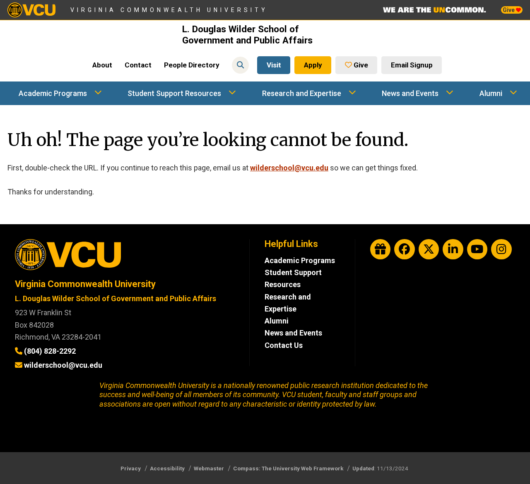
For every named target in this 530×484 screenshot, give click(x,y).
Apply (313, 65)
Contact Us (284, 345)
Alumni (490, 93)
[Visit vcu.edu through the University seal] (124, 257)
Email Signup (412, 65)
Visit (274, 65)
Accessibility (167, 468)
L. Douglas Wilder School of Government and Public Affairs (247, 35)
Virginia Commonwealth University (169, 10)
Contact (138, 65)
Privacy (130, 468)
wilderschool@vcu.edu (289, 167)
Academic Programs (53, 93)
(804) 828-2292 (50, 351)
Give (509, 10)
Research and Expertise (301, 93)
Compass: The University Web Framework (288, 468)
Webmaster (209, 468)
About (102, 65)
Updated (363, 468)
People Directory (191, 65)
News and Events (410, 93)
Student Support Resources (174, 93)
